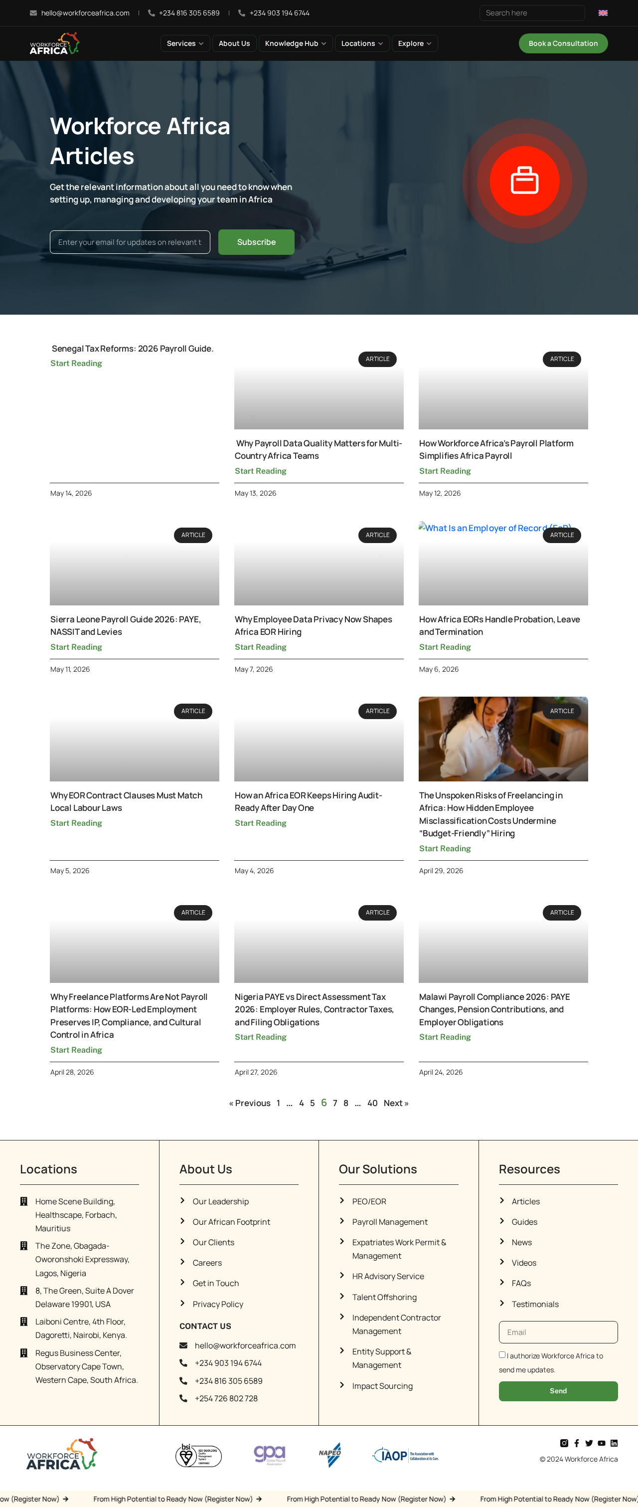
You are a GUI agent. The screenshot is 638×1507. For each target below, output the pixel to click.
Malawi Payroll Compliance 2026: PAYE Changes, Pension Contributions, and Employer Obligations (494, 1009)
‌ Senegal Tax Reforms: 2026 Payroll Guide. (132, 348)
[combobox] (532, 13)
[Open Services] (201, 43)
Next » (396, 1103)
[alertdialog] (319, 1499)
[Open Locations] (380, 43)
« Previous (250, 1103)
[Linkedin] (614, 1443)
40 (372, 1103)
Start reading (76, 363)
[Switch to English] (603, 12)
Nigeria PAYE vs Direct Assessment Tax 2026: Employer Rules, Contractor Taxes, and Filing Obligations (314, 1009)
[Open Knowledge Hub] (323, 43)
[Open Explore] (429, 43)
